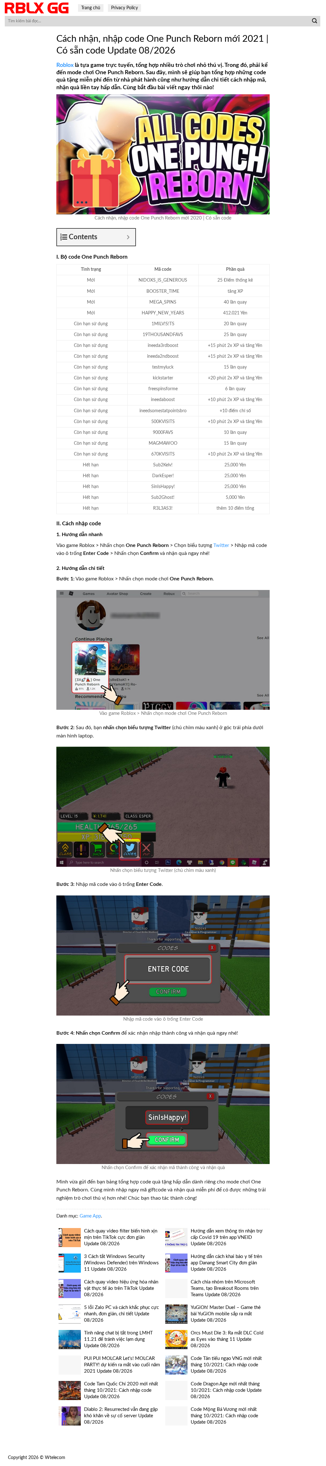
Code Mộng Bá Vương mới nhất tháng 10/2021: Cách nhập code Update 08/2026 (224, 1416)
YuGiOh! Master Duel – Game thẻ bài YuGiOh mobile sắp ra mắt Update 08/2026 (226, 1314)
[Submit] (314, 21)
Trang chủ (90, 7)
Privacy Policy (124, 7)
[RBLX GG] (36, 8)
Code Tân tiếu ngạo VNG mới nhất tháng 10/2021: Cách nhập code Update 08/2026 (226, 1365)
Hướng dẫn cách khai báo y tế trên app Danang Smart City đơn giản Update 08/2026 (226, 1263)
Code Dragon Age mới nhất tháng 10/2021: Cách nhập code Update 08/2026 (226, 1390)
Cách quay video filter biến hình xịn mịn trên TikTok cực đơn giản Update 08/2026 (120, 1237)
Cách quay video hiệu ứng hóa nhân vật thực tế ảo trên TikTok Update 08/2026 (121, 1288)
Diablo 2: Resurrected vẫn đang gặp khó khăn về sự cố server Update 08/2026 (121, 1416)
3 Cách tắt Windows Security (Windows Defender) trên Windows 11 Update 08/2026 (121, 1263)
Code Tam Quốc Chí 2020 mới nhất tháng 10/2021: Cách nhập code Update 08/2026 (121, 1390)
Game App (90, 1216)
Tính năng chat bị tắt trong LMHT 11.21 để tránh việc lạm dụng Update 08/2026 (118, 1339)
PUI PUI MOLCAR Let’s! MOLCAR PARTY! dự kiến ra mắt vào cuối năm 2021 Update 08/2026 (122, 1365)
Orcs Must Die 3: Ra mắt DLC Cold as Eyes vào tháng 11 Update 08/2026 (227, 1339)
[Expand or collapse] (128, 237)
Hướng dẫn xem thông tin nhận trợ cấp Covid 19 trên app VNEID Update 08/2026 (226, 1237)
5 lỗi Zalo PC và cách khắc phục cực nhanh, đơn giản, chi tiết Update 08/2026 (121, 1314)
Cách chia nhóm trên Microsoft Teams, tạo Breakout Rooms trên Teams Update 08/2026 (225, 1288)
